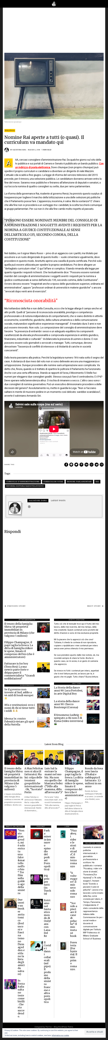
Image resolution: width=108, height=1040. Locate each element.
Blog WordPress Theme (63, 1027)
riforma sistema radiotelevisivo (25, 486)
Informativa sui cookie (60, 1035)
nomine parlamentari (79, 482)
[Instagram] (29, 506)
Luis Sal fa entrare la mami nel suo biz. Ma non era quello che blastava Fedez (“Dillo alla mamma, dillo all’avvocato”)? (54, 780)
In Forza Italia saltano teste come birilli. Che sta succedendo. (21, 998)
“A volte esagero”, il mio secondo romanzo (73, 884)
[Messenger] (71, 465)
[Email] (102, 465)
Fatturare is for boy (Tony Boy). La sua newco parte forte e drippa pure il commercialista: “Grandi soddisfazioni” (19, 671)
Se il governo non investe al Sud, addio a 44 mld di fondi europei (18, 692)
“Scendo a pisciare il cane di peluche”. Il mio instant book (73, 920)
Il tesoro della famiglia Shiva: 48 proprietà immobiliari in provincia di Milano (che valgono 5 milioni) (19, 629)
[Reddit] (97, 465)
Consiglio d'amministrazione (23, 482)
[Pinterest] (81, 465)
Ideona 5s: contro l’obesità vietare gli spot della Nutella (19, 721)
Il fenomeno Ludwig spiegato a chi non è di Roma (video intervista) (68, 717)
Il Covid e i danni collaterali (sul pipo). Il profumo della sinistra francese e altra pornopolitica (47, 972)
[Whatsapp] (92, 465)
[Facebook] (66, 465)
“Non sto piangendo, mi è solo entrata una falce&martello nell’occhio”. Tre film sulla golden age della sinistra (21, 862)
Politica (10, 130)
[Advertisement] (54, 31)
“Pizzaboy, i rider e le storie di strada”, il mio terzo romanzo (73, 848)
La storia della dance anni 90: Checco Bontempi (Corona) (67, 704)
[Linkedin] (86, 465)
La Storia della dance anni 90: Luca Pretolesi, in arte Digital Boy (68, 690)
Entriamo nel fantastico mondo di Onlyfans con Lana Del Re (47, 918)
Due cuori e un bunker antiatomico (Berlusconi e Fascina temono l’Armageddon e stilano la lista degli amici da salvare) (21, 937)
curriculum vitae (53, 482)
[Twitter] (76, 465)
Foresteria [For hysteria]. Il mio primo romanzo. (73, 956)
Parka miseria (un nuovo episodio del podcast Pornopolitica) (47, 850)
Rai (97, 482)
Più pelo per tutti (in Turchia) (47, 884)
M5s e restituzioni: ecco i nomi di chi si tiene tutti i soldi (19, 707)
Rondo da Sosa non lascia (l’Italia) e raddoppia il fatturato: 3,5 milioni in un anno (94, 777)
